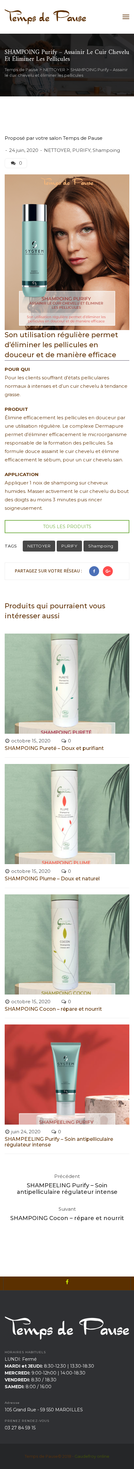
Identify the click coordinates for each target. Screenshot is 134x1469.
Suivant (67, 1209)
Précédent (67, 1176)
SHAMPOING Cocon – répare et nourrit (53, 1009)
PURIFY (81, 150)
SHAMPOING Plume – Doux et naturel (52, 879)
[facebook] (67, 1283)
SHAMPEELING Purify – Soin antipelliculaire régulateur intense (59, 1142)
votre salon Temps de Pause (69, 138)
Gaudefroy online (91, 1456)
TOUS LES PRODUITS (67, 526)
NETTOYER (57, 150)
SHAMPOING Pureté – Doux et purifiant (54, 748)
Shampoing (106, 150)
